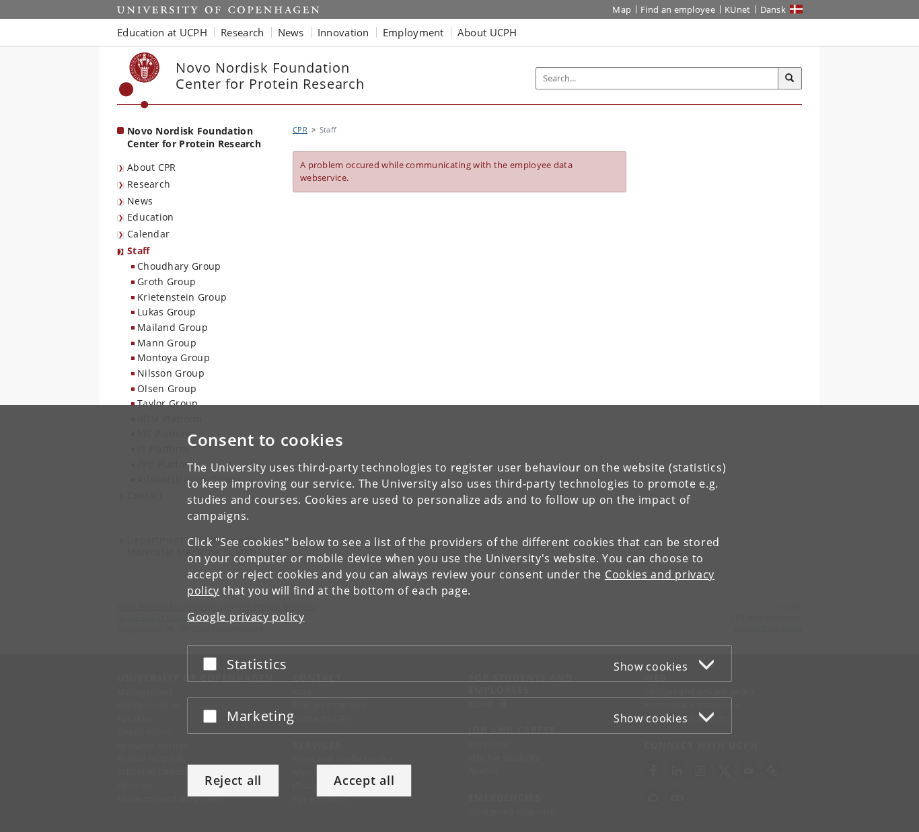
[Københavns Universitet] (139, 80)
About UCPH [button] (487, 32)
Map (621, 9)
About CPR (151, 167)
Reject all (233, 780)
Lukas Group (166, 311)
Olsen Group (166, 388)
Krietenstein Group (182, 297)
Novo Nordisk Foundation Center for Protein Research (194, 137)
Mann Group (166, 342)
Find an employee (677, 9)
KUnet (738, 9)
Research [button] (242, 32)
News (140, 200)
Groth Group (166, 281)
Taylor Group (167, 403)
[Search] (790, 78)
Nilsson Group (171, 373)
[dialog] (459, 618)
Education (150, 217)
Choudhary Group (179, 266)
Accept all (364, 780)
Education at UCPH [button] (162, 32)
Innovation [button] (343, 32)
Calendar (148, 233)
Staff (138, 250)
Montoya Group (173, 357)
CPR (300, 129)
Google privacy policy (246, 616)
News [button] (291, 32)
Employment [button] (413, 32)
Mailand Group (172, 327)
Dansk (773, 9)
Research (148, 184)
